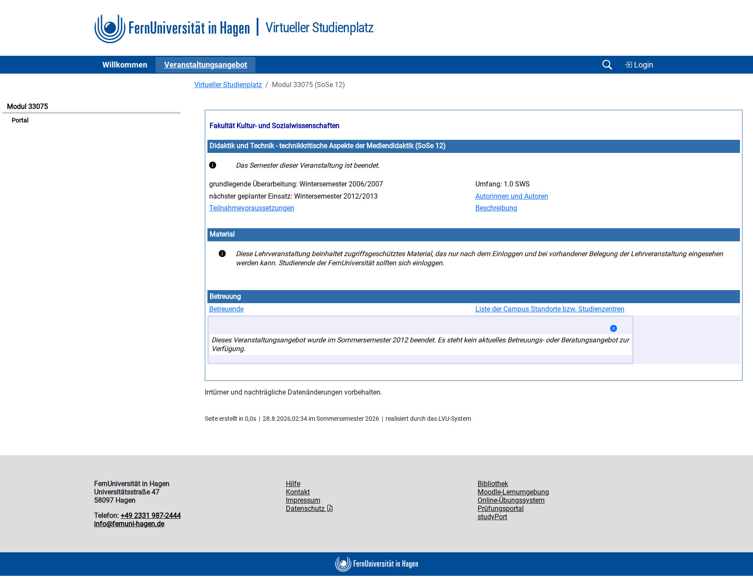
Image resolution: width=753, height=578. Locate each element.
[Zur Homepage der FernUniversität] (172, 29)
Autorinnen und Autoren (511, 196)
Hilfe (293, 484)
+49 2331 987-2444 (151, 515)
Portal (20, 120)
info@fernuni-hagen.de (129, 524)
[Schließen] (613, 328)
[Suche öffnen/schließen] (607, 65)
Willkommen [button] (124, 65)
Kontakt (298, 492)
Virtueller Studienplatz (228, 85)
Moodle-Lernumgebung (513, 492)
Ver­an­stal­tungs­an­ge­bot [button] (205, 65)
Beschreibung (496, 208)
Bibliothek (493, 484)
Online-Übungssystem (511, 500)
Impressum (303, 500)
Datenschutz (306, 508)
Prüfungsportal (501, 508)
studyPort (492, 517)
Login (642, 65)
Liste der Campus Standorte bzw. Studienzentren (549, 309)
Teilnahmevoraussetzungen (251, 208)
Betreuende (226, 309)
